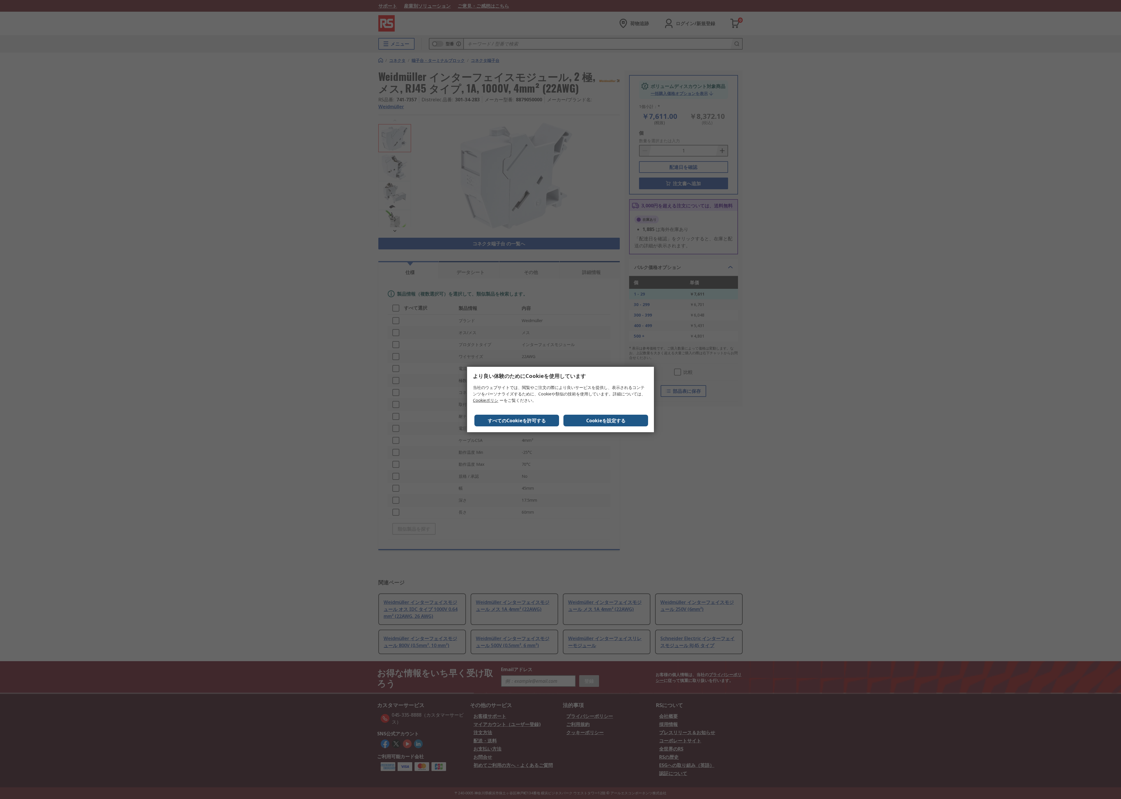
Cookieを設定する (606, 420)
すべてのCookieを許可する (517, 420)
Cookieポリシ (485, 400)
